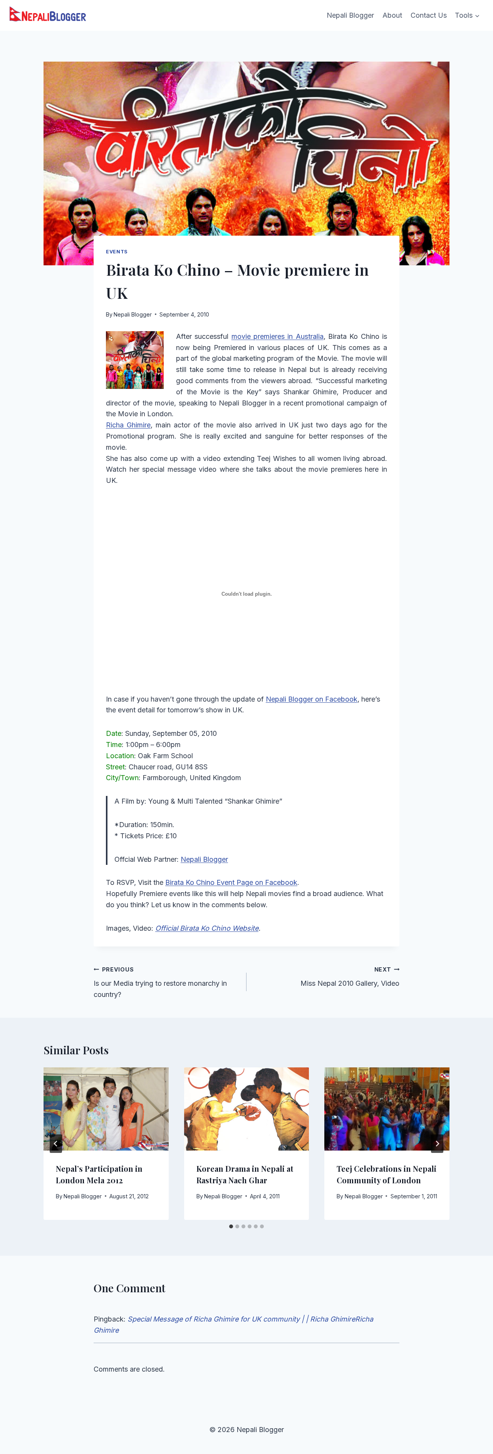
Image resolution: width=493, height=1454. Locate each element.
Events (117, 252)
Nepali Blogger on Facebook (311, 699)
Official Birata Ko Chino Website (206, 928)
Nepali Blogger (350, 15)
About (392, 15)
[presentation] (106, 1109)
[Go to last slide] (56, 1143)
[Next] (437, 1143)
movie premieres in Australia (277, 336)
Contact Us (429, 15)
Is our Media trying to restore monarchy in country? (160, 982)
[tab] (231, 1226)
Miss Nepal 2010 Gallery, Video (349, 977)
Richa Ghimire (128, 425)
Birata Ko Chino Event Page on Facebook (231, 882)
